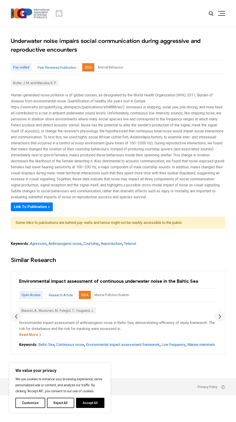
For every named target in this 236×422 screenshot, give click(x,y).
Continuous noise (70, 344)
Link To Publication (30, 207)
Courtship (91, 243)
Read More (28, 335)
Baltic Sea (46, 344)
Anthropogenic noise (65, 243)
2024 (84, 295)
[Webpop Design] (223, 387)
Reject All (60, 403)
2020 (88, 67)
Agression (38, 243)
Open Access (31, 295)
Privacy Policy (208, 387)
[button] (220, 316)
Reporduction (111, 243)
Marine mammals (201, 344)
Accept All (90, 403)
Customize (30, 403)
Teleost (130, 243)
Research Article (61, 295)
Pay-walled (21, 67)
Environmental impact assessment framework (123, 344)
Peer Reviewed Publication (57, 67)
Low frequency (174, 344)
